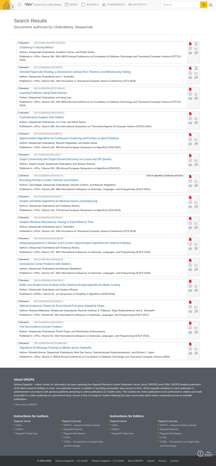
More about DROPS (26, 404)
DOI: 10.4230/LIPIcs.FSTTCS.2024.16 (49, 88)
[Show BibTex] (196, 53)
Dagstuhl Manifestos (74, 433)
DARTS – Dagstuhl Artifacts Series (82, 425)
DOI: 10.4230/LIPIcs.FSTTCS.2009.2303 (50, 343)
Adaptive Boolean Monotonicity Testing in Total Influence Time (56, 222)
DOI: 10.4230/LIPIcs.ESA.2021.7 (47, 155)
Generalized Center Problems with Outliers (45, 263)
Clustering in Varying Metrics (36, 47)
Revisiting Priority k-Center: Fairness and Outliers (48, 180)
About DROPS (135, 460)
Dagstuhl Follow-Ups (27, 433)
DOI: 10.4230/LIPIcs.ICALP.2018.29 (48, 238)
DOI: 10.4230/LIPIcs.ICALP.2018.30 (48, 259)
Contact (174, 460)
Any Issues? (209, 453)
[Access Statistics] (196, 48)
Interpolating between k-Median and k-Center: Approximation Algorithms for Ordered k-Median (75, 243)
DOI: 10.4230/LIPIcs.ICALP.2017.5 (48, 301)
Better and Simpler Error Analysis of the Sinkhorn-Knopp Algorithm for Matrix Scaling (69, 284)
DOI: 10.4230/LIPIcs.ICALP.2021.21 (48, 176)
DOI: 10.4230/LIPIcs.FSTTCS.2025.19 (49, 43)
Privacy (162, 460)
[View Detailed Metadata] (190, 48)
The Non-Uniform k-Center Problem (40, 326)
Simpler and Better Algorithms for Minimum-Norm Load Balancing (58, 201)
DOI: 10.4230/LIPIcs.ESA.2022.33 (48, 134)
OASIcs (19, 429)
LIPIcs (19, 425)
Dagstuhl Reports (73, 429)
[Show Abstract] (190, 53)
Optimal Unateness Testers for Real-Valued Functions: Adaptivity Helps (61, 305)
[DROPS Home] (19, 5)
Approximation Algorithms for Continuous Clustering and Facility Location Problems (69, 138)
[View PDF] (190, 44)
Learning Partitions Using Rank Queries (43, 92)
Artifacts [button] (139, 4)
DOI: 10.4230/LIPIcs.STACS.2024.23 (49, 113)
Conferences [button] (115, 4)
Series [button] (73, 4)
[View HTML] (196, 44)
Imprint (151, 460)
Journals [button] (92, 4)
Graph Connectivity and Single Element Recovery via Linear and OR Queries (65, 159)
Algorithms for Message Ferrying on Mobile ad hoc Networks (55, 347)
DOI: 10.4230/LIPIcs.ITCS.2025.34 (48, 67)
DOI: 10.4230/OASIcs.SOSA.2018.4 (48, 280)
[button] (43, 5)
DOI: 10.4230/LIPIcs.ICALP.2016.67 (48, 322)
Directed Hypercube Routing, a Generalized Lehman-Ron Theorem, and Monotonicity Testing (75, 71)
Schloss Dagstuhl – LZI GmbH (71, 460)
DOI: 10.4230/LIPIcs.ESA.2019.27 (48, 196)
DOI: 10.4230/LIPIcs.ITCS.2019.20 (48, 217)
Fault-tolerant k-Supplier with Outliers (41, 117)
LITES (67, 437)
